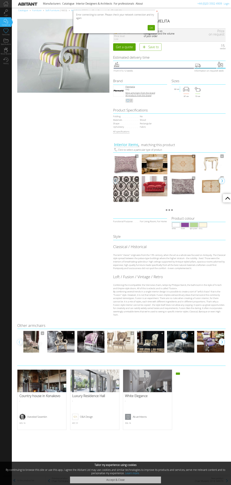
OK (151, 27)
